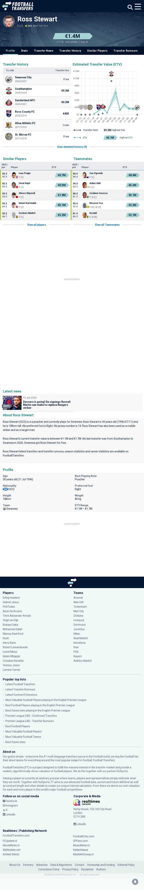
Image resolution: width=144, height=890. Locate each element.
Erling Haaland (11, 597)
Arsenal (78, 597)
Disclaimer (87, 869)
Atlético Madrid (83, 660)
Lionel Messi (10, 651)
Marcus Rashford (13, 633)
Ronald (93, 213)
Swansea (76, 421)
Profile (10, 50)
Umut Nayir (24, 183)
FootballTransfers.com (16, 835)
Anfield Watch (11, 854)
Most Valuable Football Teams (23, 736)
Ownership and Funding (101, 864)
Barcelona (80, 642)
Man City (79, 611)
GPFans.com (80, 840)
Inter (76, 647)
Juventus (79, 629)
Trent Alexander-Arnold (17, 615)
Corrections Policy (48, 869)
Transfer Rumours (125, 50)
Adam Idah (95, 183)
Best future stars (15, 742)
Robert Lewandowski (15, 647)
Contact (79, 864)
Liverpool (79, 620)
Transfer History (70, 50)
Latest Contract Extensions (21, 694)
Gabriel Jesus (11, 602)
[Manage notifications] (135, 882)
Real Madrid (81, 638)
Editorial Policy (126, 864)
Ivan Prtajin (25, 173)
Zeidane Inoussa (98, 193)
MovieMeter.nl (11, 845)
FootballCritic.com (83, 836)
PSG (76, 651)
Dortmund (80, 624)
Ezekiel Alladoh (27, 213)
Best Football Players (17, 726)
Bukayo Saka (10, 624)
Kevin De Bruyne (12, 611)
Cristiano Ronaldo (13, 660)
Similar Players (97, 50)
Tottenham (80, 606)
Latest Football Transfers (20, 684)
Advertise (42, 864)
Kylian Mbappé (12, 656)
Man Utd (78, 602)
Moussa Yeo (96, 203)
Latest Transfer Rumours (20, 689)
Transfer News (43, 50)
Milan (77, 633)
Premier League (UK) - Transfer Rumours (29, 721)
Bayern (78, 656)
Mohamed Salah (12, 629)
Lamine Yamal (11, 669)
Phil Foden (9, 606)
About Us (14, 864)
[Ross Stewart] (9, 21)
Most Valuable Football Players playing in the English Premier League (45, 699)
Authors (101, 869)
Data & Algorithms (61, 864)
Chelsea (78, 615)
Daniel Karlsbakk (27, 203)
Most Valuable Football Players (23, 731)
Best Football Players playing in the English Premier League (40, 705)
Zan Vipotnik (96, 173)
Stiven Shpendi (27, 193)
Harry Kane (9, 642)
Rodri (6, 638)
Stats (24, 50)
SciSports (122, 771)
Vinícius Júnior (11, 665)
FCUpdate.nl (10, 840)
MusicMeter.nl (81, 845)
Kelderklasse (80, 849)
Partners (28, 864)
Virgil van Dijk (11, 620)
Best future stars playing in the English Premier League (37, 710)
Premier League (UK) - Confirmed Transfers (31, 715)
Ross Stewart (37, 19)
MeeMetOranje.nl (83, 854)
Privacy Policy (70, 869)
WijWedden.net (11, 849)
